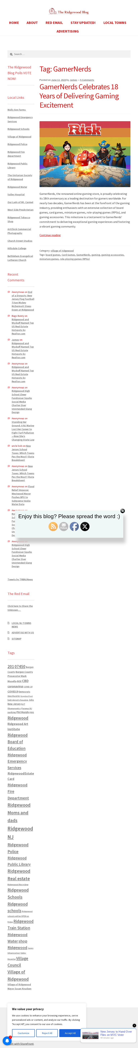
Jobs (31, 699)
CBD (25, 681)
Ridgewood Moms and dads (19, 812)
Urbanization (14, 953)
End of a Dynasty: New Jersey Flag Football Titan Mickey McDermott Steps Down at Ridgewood (23, 300)
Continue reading (50, 235)
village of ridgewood (62, 250)
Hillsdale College (17, 248)
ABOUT (32, 22)
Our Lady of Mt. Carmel (20, 202)
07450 (20, 666)
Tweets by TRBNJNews (20, 579)
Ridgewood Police (17, 144)
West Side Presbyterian (20, 209)
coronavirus (15, 686)
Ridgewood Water (17, 187)
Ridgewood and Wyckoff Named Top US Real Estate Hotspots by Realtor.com (23, 326)
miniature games (49, 259)
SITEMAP (16, 638)
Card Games (68, 254)
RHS (32, 712)
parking (12, 712)
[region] (46, 1022)
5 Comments (87, 80)
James (73, 80)
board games (53, 254)
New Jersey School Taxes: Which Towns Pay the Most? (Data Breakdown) (23, 453)
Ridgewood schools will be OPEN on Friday (20, 916)
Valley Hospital (16, 194)
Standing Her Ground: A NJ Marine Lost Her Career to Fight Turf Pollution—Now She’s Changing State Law (23, 430)
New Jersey (14, 704)
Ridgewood (18, 718)
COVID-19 (28, 687)
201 (11, 666)
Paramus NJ (26, 708)
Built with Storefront (21, 1043)
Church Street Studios (20, 240)
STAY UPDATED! (83, 22)
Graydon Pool (26, 696)
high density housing (18, 700)
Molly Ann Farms (17, 109)
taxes (30, 948)
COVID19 (13, 691)
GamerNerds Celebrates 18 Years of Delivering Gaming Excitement (79, 96)
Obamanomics (14, 708)
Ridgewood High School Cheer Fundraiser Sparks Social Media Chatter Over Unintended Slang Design (22, 401)
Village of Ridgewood (19, 136)
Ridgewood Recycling (18, 884)
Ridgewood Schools (18, 129)
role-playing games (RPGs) (75, 259)
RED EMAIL (54, 22)
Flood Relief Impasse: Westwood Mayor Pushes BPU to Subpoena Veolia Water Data (23, 495)
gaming (95, 254)
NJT (23, 704)
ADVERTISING (68, 31)
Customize (23, 1033)
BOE (19, 681)
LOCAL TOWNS (114, 22)
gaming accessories (112, 254)
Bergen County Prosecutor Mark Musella (20, 676)
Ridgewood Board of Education (18, 742)
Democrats (24, 691)
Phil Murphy (23, 712)
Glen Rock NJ (14, 696)
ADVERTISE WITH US (23, 632)
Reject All (47, 1033)
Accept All (70, 1033)
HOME (14, 22)
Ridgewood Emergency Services (17, 761)
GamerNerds (83, 254)
